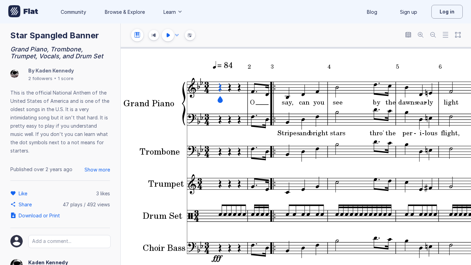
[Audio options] (177, 35)
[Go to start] (154, 35)
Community (73, 12)
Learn (169, 12)
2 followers (40, 78)
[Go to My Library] (23, 11)
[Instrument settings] (137, 35)
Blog (372, 12)
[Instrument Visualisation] (190, 35)
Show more (97, 170)
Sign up (408, 12)
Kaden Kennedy (55, 70)
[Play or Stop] (168, 35)
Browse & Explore (125, 12)
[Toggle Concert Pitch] (408, 35)
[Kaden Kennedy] (14, 74)
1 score (65, 78)
